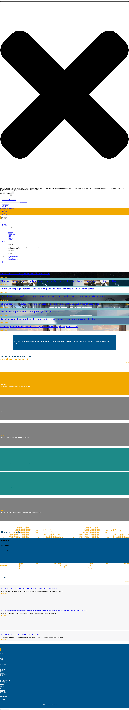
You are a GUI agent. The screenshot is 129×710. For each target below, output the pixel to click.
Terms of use (5, 205)
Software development (13, 259)
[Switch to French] (4, 268)
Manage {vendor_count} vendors (9, 199)
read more (4, 593)
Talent (1, 659)
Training (10, 257)
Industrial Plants (3, 674)
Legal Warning (5, 206)
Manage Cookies (5, 204)
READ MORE (4, 277)
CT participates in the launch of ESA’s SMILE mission (25, 273)
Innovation (4, 261)
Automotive (10, 238)
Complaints (2, 693)
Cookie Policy (3, 691)
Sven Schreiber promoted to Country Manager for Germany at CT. (31, 311)
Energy (9, 237)
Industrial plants (11, 234)
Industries (4, 225)
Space (9, 235)
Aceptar (2, 202)
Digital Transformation (11, 250)
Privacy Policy (3, 688)
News (3, 262)
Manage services (5, 198)
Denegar (5, 202)
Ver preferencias (10, 202)
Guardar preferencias (16, 202)
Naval (9, 236)
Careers (4, 263)
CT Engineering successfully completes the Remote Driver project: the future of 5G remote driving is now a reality (53, 296)
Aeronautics (10, 232)
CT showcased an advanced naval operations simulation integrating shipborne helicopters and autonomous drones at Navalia (59, 281)
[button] (64, 94)
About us (4, 224)
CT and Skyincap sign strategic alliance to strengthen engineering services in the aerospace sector (47, 288)
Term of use (2, 690)
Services (4, 241)
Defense (10, 239)
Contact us (4, 264)
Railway (10, 233)
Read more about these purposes (9, 200)
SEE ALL (127, 362)
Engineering (10, 253)
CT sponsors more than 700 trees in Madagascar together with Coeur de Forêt (29, 588)
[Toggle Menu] (0, 222)
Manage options (5, 196)
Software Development (5, 682)
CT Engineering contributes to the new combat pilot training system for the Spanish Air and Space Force (49, 304)
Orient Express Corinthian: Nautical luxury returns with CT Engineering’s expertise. (39, 326)
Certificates (2, 660)
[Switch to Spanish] (4, 266)
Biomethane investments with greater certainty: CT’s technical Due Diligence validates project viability (48, 319)
